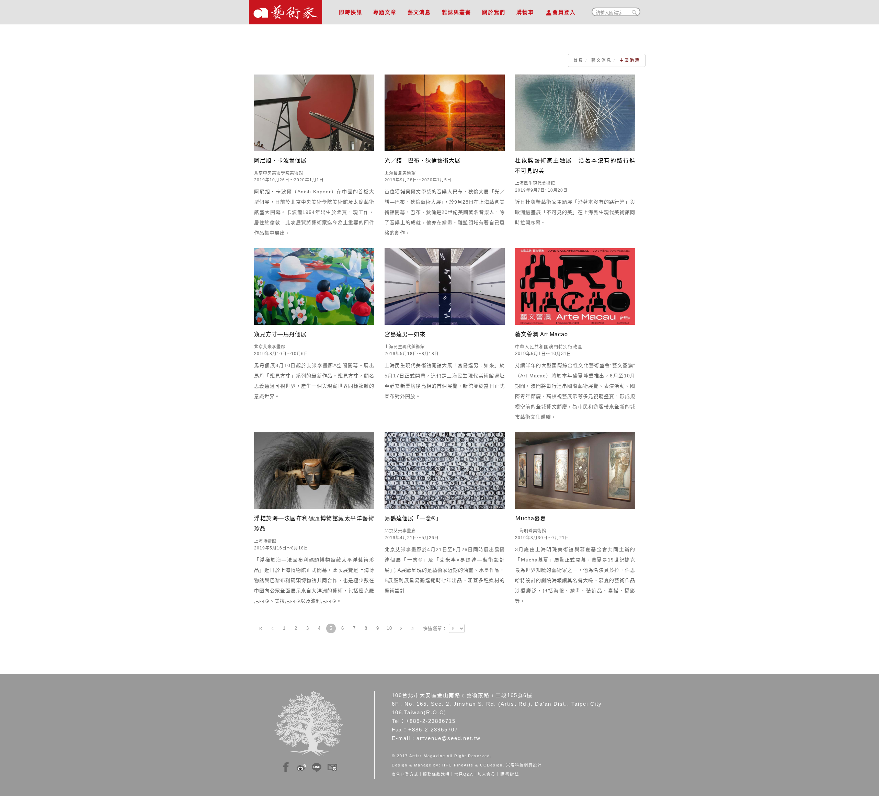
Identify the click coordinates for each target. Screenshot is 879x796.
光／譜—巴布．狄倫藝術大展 (422, 160)
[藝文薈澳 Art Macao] (575, 286)
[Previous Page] (272, 628)
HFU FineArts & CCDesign (472, 765)
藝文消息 (419, 12)
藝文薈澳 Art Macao (541, 334)
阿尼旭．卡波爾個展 (280, 160)
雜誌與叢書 (456, 12)
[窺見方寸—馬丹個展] (314, 286)
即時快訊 (350, 12)
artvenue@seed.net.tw (448, 738)
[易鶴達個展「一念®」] (445, 470)
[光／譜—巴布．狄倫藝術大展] (445, 112)
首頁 (578, 60)
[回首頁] (285, 10)
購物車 (525, 12)
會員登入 (564, 12)
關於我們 (493, 12)
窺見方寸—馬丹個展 (280, 334)
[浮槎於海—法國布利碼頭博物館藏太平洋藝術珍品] (314, 470)
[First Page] (261, 628)
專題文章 (385, 12)
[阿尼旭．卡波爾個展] (314, 112)
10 (389, 628)
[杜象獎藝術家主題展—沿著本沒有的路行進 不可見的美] (575, 112)
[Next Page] (401, 628)
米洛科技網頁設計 (524, 765)
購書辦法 (510, 774)
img (286, 766)
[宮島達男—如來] (445, 286)
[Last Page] (413, 628)
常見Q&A (463, 774)
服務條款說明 (436, 774)
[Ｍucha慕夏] (575, 470)
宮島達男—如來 (405, 334)
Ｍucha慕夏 (530, 518)
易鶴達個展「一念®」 (413, 518)
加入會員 (486, 774)
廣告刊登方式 (405, 774)
